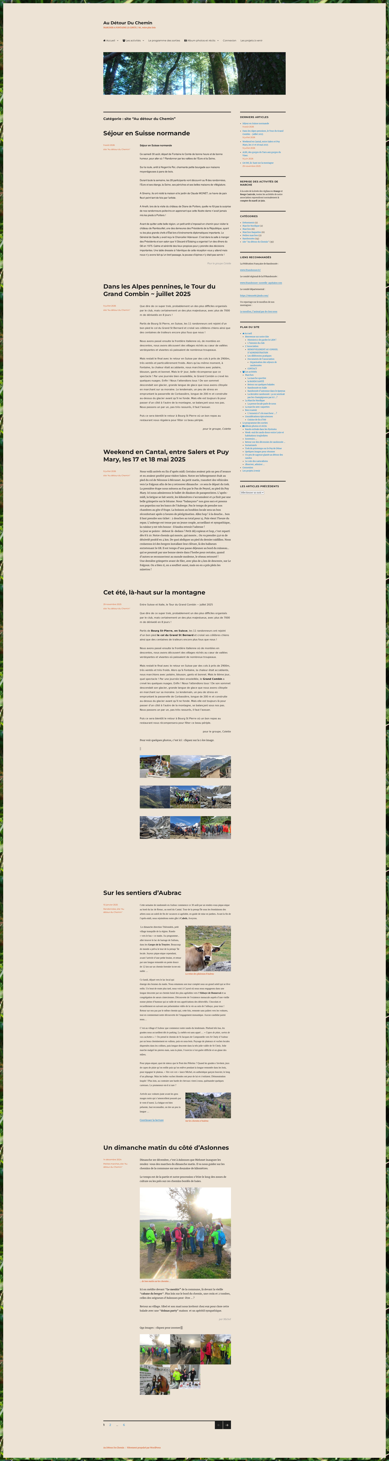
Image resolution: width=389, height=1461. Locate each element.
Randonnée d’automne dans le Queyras (266, 391)
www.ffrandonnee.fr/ (250, 270)
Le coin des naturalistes (256, 461)
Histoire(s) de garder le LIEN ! (262, 340)
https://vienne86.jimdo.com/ (254, 295)
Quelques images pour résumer (260, 451)
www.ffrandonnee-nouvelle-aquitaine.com (261, 283)
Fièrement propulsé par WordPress (144, 1447)
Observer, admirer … (255, 464)
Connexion (229, 40)
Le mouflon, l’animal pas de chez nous (258, 311)
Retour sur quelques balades (261, 384)
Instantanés (251, 445)
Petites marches (111, 1164)
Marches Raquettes (252, 232)
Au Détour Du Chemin (127, 22)
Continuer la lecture (152, 1120)
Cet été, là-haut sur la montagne (154, 592)
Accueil (110, 40)
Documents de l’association (261, 359)
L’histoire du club (256, 343)
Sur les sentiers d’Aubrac (142, 892)
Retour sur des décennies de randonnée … (265, 442)
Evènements (249, 222)
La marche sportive (257, 378)
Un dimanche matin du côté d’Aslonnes (166, 1147)
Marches (247, 229)
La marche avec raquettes (257, 407)
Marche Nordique (251, 226)
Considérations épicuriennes (259, 416)
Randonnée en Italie (257, 387)
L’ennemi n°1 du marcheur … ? (262, 413)
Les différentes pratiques (260, 356)
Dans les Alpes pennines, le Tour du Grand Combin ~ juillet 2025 (159, 290)
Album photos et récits (201, 40)
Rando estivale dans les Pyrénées (261, 429)
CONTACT (252, 368)
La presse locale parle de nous (262, 403)
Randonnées (109, 909)
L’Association (251, 346)
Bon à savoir (251, 410)
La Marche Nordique (255, 400)
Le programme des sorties (164, 40)
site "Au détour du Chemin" (116, 149)
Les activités (133, 40)
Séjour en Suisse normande (146, 133)
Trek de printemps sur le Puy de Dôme (263, 448)
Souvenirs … (251, 439)
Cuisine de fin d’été (257, 419)
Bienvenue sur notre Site (257, 336)
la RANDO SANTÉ (256, 381)
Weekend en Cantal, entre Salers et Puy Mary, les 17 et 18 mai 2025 (166, 455)
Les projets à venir (251, 40)
